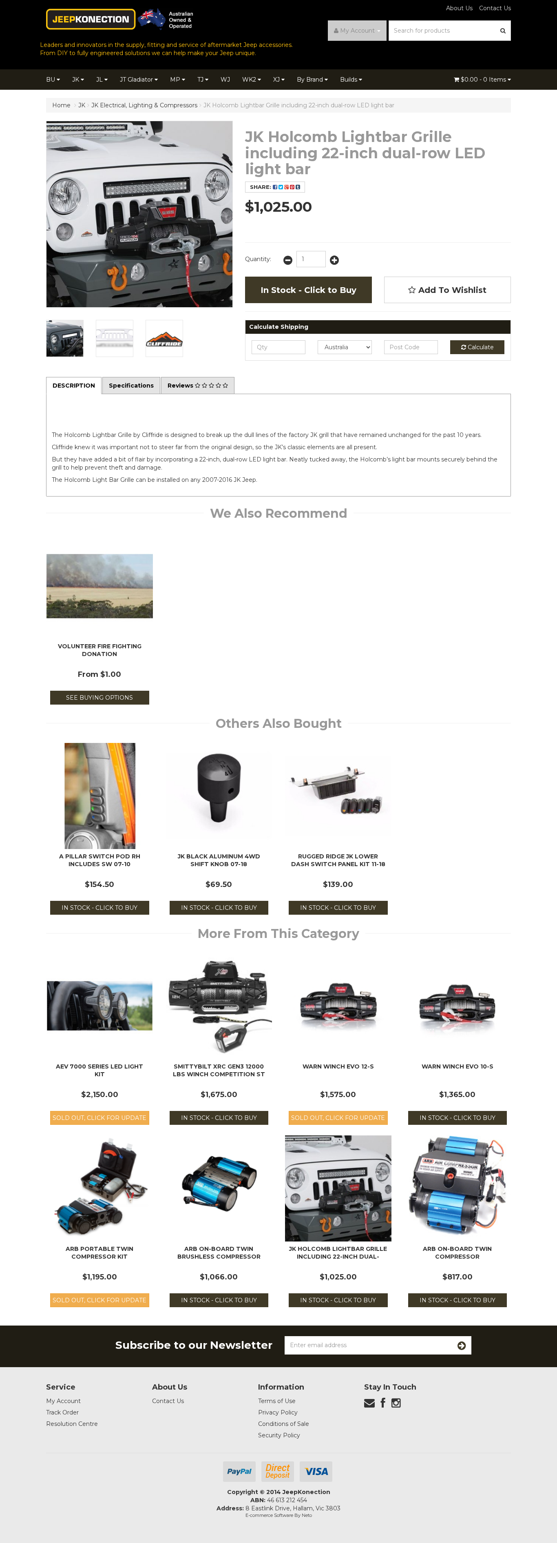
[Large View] (65, 338)
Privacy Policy (278, 1412)
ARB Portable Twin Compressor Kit (99, 1252)
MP (176, 79)
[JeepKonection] (119, 18)
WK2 (250, 79)
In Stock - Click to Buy (308, 290)
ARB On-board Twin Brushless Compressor (219, 1252)
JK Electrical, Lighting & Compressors (144, 105)
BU (51, 79)
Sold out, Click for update (99, 1118)
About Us (459, 8)
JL (100, 79)
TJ (201, 79)
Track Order (62, 1412)
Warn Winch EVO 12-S (338, 1066)
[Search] (503, 30)
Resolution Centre (72, 1424)
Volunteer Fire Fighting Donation (99, 650)
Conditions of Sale (283, 1424)
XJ (277, 79)
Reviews (181, 385)
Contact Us (495, 8)
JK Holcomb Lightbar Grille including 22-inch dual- (338, 1252)
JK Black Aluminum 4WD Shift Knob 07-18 (219, 860)
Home (61, 105)
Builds (349, 79)
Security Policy (279, 1435)
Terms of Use (277, 1401)
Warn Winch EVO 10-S (457, 1066)
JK (76, 79)
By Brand (311, 79)
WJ (225, 79)
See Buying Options (99, 697)
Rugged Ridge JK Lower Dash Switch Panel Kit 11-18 (338, 860)
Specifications (131, 385)
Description (74, 385)
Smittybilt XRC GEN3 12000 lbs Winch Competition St (219, 1070)
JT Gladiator (137, 79)
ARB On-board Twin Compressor (457, 1252)
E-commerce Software (269, 1515)
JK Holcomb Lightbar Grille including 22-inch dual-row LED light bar (298, 105)
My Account (63, 1401)
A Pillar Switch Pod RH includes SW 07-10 (99, 860)
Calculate (480, 347)
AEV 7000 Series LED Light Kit (99, 1070)
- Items (484, 79)
